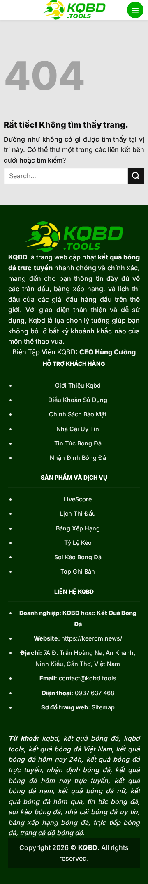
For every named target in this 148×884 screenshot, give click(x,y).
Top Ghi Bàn (77, 571)
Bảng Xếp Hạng (78, 528)
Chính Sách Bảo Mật (77, 414)
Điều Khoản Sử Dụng (77, 399)
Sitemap (103, 707)
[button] (135, 10)
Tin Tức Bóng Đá (78, 443)
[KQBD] (74, 10)
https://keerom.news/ (91, 638)
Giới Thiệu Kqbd (78, 385)
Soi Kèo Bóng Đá (78, 556)
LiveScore (78, 499)
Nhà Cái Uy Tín (77, 428)
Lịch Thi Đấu (78, 513)
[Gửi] (136, 176)
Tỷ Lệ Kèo (78, 542)
